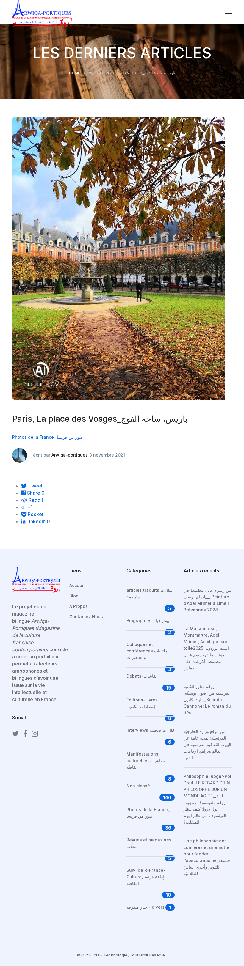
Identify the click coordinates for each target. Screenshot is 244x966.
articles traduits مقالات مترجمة (149, 593)
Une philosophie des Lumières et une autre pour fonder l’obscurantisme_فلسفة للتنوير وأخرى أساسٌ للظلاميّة (207, 857)
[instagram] (35, 734)
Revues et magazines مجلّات (148, 843)
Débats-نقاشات (141, 676)
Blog (74, 595)
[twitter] (15, 734)
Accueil (77, 585)
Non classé (138, 785)
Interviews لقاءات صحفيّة (150, 730)
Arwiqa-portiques (69, 454)
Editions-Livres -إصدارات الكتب (142, 703)
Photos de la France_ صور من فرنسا (47, 437)
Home (74, 72)
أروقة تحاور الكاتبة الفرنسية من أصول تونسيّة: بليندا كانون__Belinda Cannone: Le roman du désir (207, 699)
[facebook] (25, 734)
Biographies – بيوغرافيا (148, 620)
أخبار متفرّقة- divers (145, 907)
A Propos (78, 606)
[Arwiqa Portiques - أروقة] (42, 11)
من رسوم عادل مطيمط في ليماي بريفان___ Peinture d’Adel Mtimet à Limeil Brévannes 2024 (208, 600)
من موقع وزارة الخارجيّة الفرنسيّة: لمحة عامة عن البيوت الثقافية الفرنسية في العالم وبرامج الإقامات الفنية (207, 744)
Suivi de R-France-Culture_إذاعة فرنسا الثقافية (145, 877)
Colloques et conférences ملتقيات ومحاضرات (147, 651)
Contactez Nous (86, 616)
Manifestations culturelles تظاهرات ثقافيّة (145, 760)
